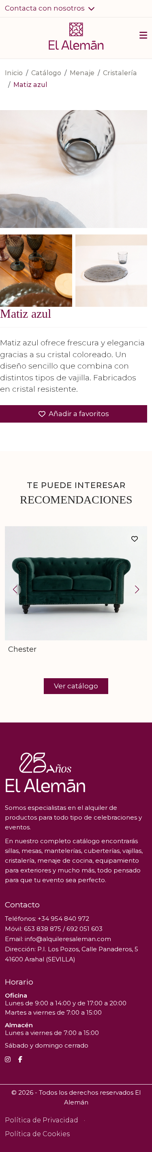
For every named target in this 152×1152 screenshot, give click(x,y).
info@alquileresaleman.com (68, 939)
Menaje (82, 73)
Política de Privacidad (41, 1120)
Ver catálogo (76, 686)
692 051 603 (84, 929)
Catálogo (46, 73)
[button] (50, 8)
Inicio (14, 73)
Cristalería (120, 73)
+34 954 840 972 (63, 918)
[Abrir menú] (143, 36)
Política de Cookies (37, 1134)
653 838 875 (42, 929)
